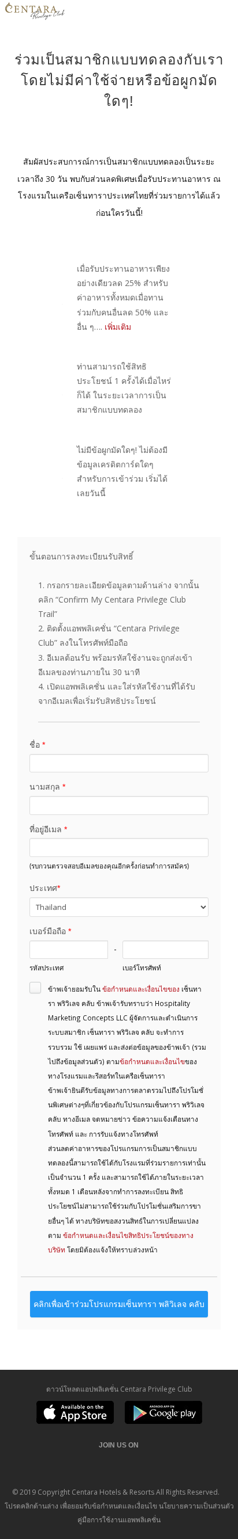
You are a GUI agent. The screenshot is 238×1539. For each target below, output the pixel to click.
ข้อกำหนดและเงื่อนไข (152, 1061)
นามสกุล (47, 786)
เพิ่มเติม (118, 326)
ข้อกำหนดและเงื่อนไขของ (141, 988)
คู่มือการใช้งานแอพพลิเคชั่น (119, 1520)
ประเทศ (44, 888)
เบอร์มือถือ (50, 931)
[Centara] (34, 13)
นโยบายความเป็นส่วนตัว (196, 1506)
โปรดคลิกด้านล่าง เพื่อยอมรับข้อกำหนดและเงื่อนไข (81, 1506)
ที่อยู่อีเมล (48, 829)
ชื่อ (37, 744)
